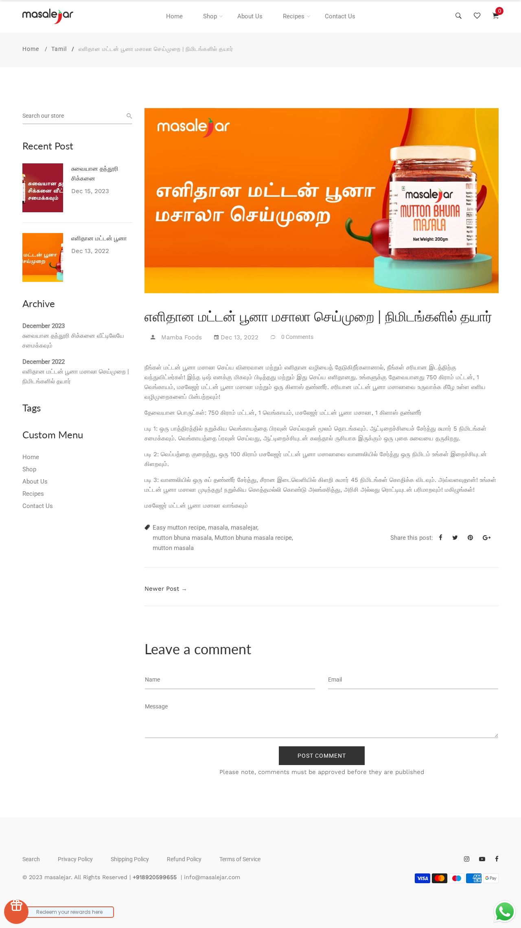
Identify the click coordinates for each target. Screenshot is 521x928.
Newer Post (161, 588)
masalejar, (244, 527)
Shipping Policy (130, 859)
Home (174, 16)
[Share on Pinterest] (473, 538)
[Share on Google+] (490, 538)
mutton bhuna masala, (183, 537)
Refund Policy (184, 859)
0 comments (297, 337)
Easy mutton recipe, (179, 527)
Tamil (59, 49)
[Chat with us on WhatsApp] (504, 911)
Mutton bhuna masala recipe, (254, 537)
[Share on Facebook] (444, 538)
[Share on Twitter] (458, 538)
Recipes (293, 16)
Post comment (322, 755)
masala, (218, 527)
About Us (250, 16)
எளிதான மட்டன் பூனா (99, 238)
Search (31, 859)
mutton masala (173, 548)
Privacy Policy (75, 859)
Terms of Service (239, 859)
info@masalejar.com (212, 877)
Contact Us (340, 16)
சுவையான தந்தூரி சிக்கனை (94, 173)
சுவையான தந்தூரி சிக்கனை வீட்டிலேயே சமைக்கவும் (73, 340)
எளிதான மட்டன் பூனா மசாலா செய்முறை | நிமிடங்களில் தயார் (75, 376)
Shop (210, 16)
